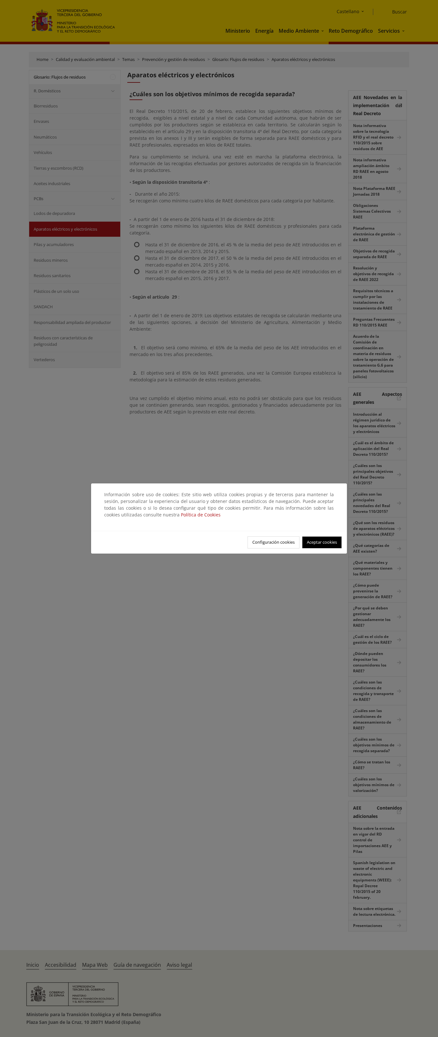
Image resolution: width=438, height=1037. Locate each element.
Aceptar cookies (322, 542)
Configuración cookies (273, 542)
